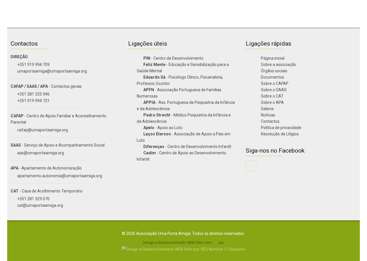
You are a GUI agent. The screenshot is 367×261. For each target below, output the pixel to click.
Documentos (272, 77)
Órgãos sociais (273, 71)
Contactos (270, 121)
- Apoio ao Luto (162, 127)
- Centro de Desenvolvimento (173, 58)
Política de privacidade (280, 127)
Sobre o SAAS (273, 89)
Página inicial (272, 58)
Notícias (267, 115)
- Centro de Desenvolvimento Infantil (187, 146)
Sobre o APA (272, 102)
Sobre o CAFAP (274, 83)
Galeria (267, 108)
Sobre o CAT (272, 96)
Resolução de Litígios (279, 134)
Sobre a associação (278, 64)
